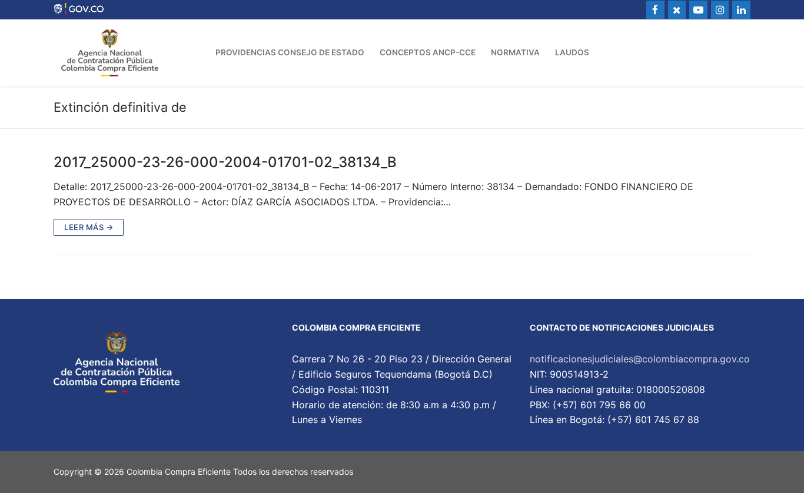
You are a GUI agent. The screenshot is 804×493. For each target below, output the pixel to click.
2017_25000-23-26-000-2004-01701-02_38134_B (225, 162)
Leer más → (88, 227)
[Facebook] (655, 10)
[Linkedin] (741, 10)
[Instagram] (720, 10)
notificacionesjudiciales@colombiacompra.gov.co (640, 359)
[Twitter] (677, 10)
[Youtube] (698, 10)
